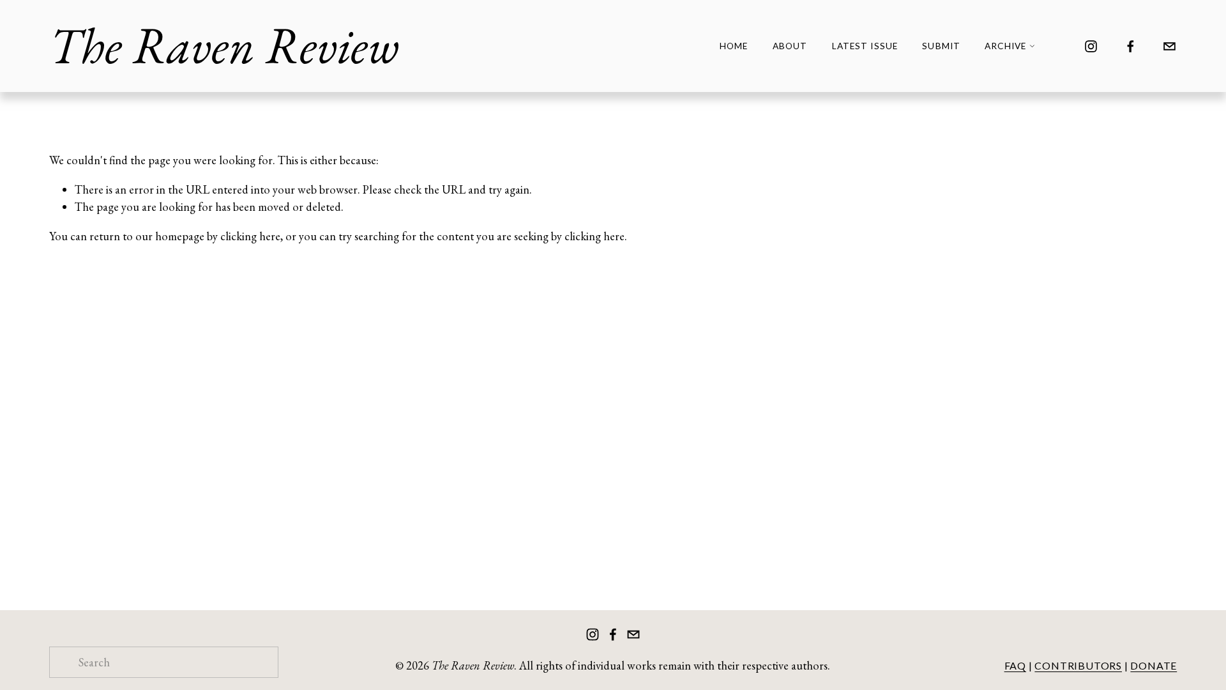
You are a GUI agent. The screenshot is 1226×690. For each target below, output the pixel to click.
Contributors (1078, 665)
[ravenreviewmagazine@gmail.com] (1169, 46)
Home (734, 45)
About (790, 45)
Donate (1153, 665)
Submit (941, 45)
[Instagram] (1091, 46)
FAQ (1015, 665)
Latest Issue (865, 45)
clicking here (250, 236)
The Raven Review (224, 45)
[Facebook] (1130, 46)
